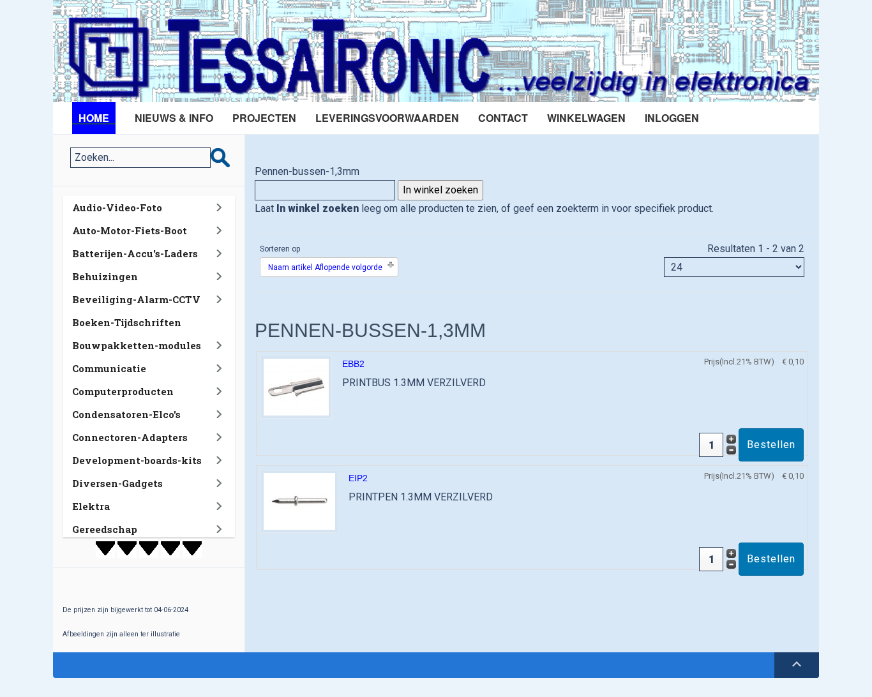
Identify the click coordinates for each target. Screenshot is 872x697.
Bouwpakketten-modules (136, 345)
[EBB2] (296, 386)
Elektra (91, 506)
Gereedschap (104, 529)
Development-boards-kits (137, 460)
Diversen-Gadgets (117, 483)
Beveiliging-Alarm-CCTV (136, 299)
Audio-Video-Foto (117, 207)
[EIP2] (299, 501)
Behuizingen (105, 276)
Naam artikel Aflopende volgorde (325, 267)
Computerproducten (123, 391)
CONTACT (503, 117)
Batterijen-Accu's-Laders (135, 253)
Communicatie (109, 368)
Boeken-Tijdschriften (126, 322)
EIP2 (358, 478)
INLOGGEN (672, 117)
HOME (94, 117)
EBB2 (353, 364)
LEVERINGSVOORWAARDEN (387, 117)
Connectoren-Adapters (130, 437)
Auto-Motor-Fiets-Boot (129, 230)
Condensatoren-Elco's (126, 414)
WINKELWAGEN (586, 117)
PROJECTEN (264, 117)
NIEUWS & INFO (174, 117)
